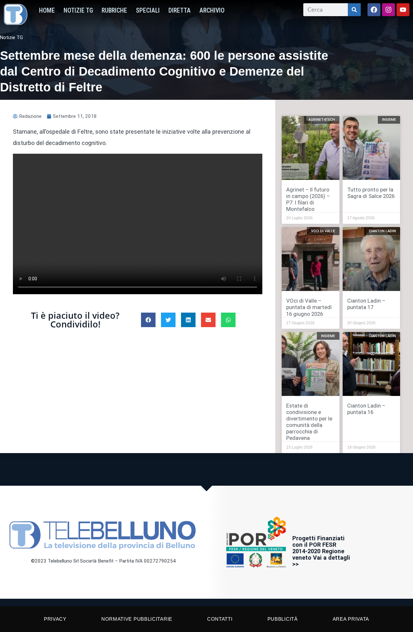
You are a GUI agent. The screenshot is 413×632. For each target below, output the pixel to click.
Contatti (220, 619)
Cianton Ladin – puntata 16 (366, 408)
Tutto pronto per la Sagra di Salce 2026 (371, 192)
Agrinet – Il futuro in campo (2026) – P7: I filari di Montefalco (308, 199)
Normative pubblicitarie (136, 619)
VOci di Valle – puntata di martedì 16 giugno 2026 (309, 307)
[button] (148, 320)
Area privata (351, 619)
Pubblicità (282, 619)
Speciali (148, 10)
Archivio (212, 10)
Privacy (55, 619)
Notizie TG (78, 10)
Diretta (179, 10)
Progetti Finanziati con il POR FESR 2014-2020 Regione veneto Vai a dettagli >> (321, 551)
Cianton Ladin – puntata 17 (366, 303)
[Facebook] (374, 9)
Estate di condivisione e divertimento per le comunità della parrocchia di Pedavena (309, 421)
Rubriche (114, 10)
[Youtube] (403, 9)
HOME (47, 10)
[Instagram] (388, 9)
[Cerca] (354, 9)
